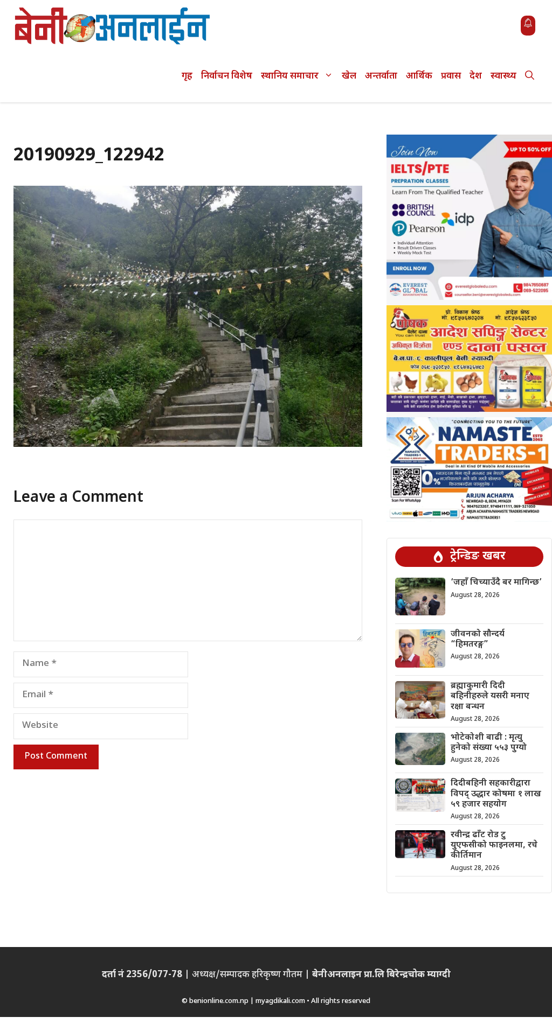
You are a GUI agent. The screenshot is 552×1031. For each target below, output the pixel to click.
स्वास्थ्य (503, 76)
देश (476, 76)
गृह (187, 76)
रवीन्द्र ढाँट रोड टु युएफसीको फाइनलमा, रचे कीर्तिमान (494, 845)
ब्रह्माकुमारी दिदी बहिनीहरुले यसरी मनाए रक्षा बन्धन (490, 696)
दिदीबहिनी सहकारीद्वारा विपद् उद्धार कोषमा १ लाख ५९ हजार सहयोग (496, 794)
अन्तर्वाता (381, 76)
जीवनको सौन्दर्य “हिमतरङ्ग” (478, 639)
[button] (530, 76)
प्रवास (451, 76)
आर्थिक (419, 76)
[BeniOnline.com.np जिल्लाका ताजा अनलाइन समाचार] (113, 25)
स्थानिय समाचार (290, 76)
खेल (349, 76)
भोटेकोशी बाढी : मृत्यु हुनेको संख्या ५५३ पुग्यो (489, 743)
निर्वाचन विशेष (226, 76)
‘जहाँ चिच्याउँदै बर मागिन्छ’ (496, 582)
